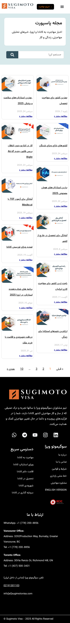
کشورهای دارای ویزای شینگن (53, 146)
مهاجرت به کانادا (25, 458)
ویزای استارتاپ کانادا (23, 465)
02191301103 (11, 586)
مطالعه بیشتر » (60, 116)
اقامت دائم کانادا (25, 472)
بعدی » (11, 369)
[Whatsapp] (14, 434)
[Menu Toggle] (62, 6)
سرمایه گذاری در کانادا (22, 493)
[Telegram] (24, 434)
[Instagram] (45, 434)
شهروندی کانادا (26, 486)
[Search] (12, 54)
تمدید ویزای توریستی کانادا (19, 247)
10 (21, 369)
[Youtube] (35, 434)
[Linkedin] (55, 434)
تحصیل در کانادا (25, 479)
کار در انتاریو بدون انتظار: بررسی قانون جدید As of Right (20, 151)
